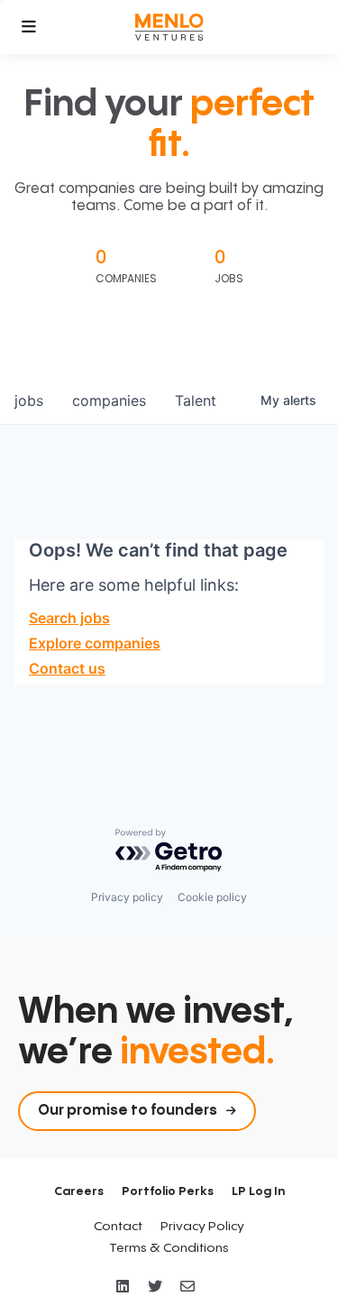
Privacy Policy (202, 1226)
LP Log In (258, 1191)
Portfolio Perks (168, 1191)
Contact (118, 1226)
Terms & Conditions (169, 1248)
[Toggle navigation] (29, 27)
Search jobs (69, 618)
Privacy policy (127, 897)
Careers (79, 1191)
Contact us (67, 668)
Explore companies (94, 643)
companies (109, 400)
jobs (28, 400)
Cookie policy (212, 897)
